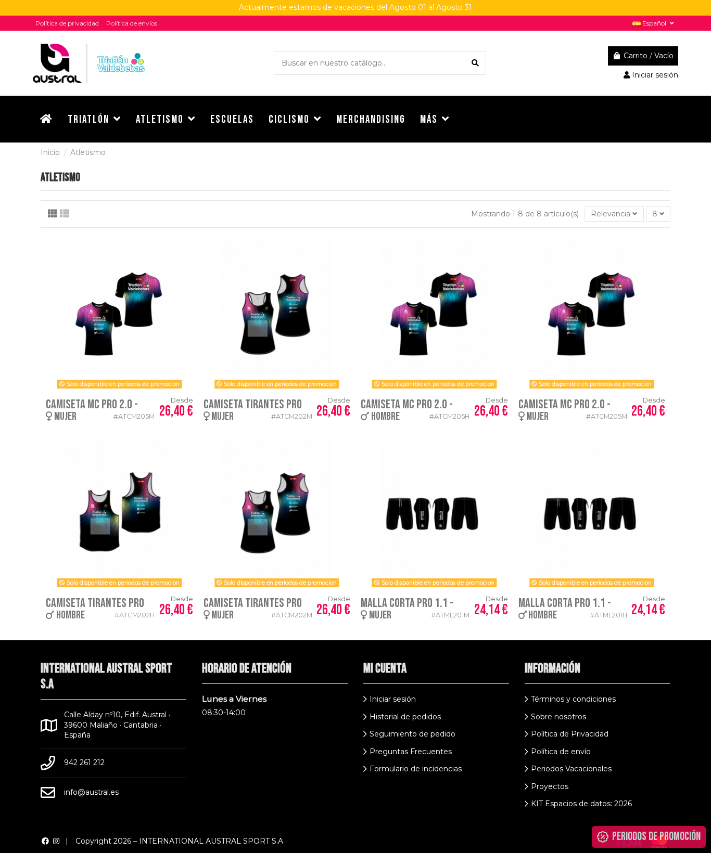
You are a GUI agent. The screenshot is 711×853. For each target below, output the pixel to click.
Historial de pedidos (405, 716)
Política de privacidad (67, 23)
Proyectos (549, 786)
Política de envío (561, 751)
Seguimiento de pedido (412, 734)
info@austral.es (91, 792)
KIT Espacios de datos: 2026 (581, 803)
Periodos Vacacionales (571, 768)
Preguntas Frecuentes (411, 751)
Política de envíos (131, 23)
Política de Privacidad (569, 734)
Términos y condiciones (573, 699)
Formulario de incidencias (416, 768)
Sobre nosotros (558, 716)
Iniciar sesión (393, 699)
